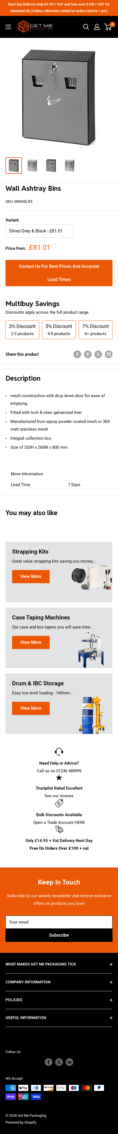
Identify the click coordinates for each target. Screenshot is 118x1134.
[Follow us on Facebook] (48, 1062)
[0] (108, 27)
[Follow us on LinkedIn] (69, 1062)
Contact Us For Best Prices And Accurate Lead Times (59, 273)
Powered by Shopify (20, 1122)
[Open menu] (8, 27)
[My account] (97, 27)
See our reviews (59, 795)
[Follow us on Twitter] (59, 1062)
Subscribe (59, 935)
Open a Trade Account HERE (59, 822)
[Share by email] (109, 354)
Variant (12, 220)
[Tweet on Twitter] (98, 354)
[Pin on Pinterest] (88, 354)
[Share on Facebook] (77, 354)
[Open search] (86, 27)
